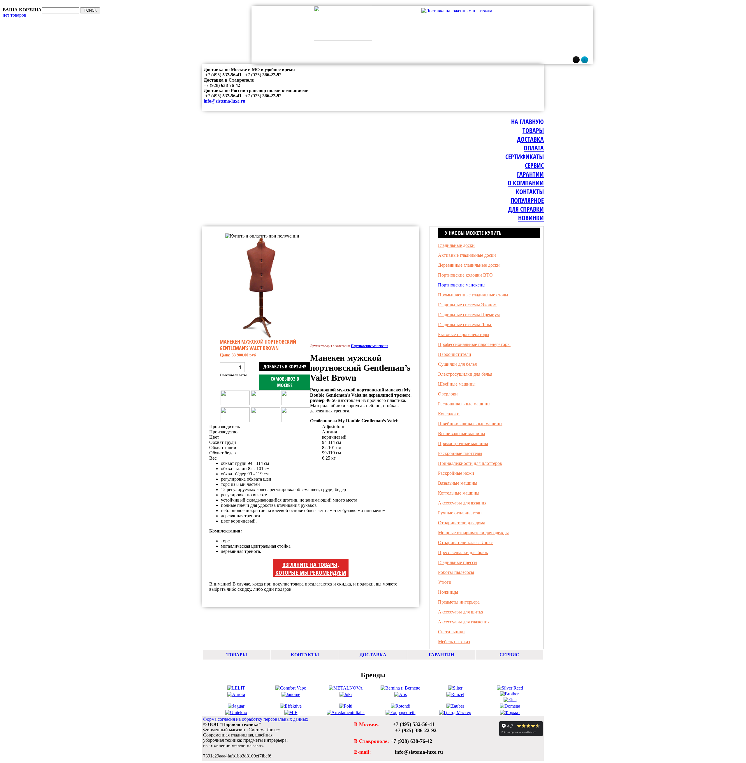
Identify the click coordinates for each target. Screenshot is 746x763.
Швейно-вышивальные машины (470, 423)
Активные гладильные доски (467, 255)
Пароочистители (454, 354)
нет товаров (14, 15)
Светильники (451, 631)
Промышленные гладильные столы (473, 294)
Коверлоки (449, 413)
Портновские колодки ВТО (465, 274)
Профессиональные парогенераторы (474, 344)
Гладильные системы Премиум (469, 314)
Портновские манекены (233, 230)
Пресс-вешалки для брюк (463, 552)
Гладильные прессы (457, 562)
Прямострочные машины (463, 443)
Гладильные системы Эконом (467, 304)
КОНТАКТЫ (305, 654)
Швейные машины (457, 384)
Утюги (444, 582)
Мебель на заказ (454, 641)
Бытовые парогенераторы (463, 334)
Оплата (534, 147)
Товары (533, 130)
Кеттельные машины (458, 492)
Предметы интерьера (459, 602)
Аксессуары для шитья (460, 611)
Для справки (526, 209)
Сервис (534, 165)
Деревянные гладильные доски (469, 265)
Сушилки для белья (457, 364)
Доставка (530, 139)
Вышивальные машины (461, 433)
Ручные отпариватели (460, 512)
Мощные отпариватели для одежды (473, 532)
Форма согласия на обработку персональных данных (255, 719)
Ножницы (448, 592)
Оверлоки (448, 393)
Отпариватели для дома (461, 522)
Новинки (531, 217)
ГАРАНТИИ (441, 654)
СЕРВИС (509, 654)
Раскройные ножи (456, 473)
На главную (527, 121)
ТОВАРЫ (236, 654)
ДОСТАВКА (373, 654)
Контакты (530, 191)
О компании (526, 182)
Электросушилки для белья (465, 374)
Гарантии (530, 174)
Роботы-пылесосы (456, 572)
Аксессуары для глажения (464, 621)
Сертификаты (524, 156)
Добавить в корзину (284, 366)
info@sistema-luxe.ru (224, 101)
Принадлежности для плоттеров (470, 463)
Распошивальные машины (464, 403)
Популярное (527, 200)
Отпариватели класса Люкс (465, 542)
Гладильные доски (456, 245)
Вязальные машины (457, 483)
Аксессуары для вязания (462, 502)
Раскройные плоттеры (460, 453)
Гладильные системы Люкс (465, 324)
